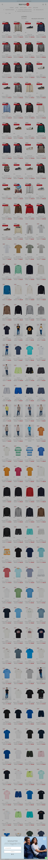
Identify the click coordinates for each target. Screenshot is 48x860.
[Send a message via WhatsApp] (46, 858)
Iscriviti (13, 851)
